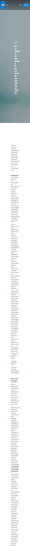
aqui (15, 361)
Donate (26, 5)
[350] (3, 5)
